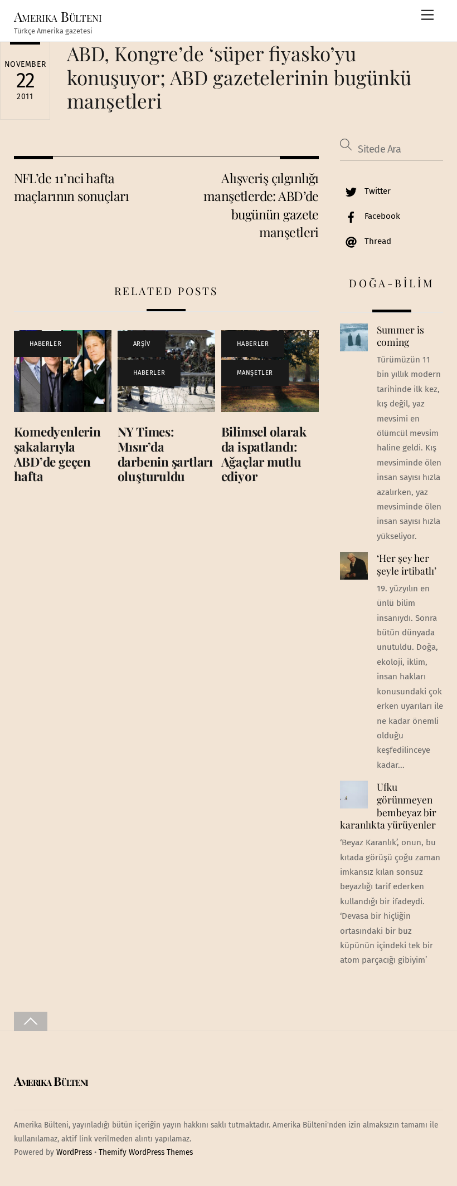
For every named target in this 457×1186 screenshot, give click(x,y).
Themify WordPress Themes (146, 1152)
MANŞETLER (255, 372)
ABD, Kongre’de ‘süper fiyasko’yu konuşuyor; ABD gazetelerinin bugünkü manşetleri (239, 76)
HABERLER (45, 343)
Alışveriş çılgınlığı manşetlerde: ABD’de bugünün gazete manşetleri (261, 205)
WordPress (74, 1152)
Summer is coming (400, 336)
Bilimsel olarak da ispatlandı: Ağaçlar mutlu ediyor (264, 454)
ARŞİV (141, 343)
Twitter (376, 191)
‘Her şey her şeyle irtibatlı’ (406, 564)
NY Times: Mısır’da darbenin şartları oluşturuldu (165, 454)
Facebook (381, 216)
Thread (376, 241)
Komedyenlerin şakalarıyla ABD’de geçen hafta (57, 454)
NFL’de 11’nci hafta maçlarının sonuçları (71, 186)
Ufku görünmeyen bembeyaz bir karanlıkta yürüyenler (388, 806)
